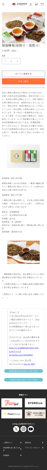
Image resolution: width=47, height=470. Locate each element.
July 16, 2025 (29, 364)
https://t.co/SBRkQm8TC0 (20, 348)
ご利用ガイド (7, 442)
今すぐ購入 (23, 81)
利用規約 (6, 455)
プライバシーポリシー (32, 448)
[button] (3, 4)
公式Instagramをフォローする (23, 379)
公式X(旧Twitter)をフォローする (23, 371)
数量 (3, 56)
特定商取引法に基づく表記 (11, 449)
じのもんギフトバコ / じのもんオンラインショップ (26, 466)
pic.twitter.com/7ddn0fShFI (21, 355)
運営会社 (28, 442)
